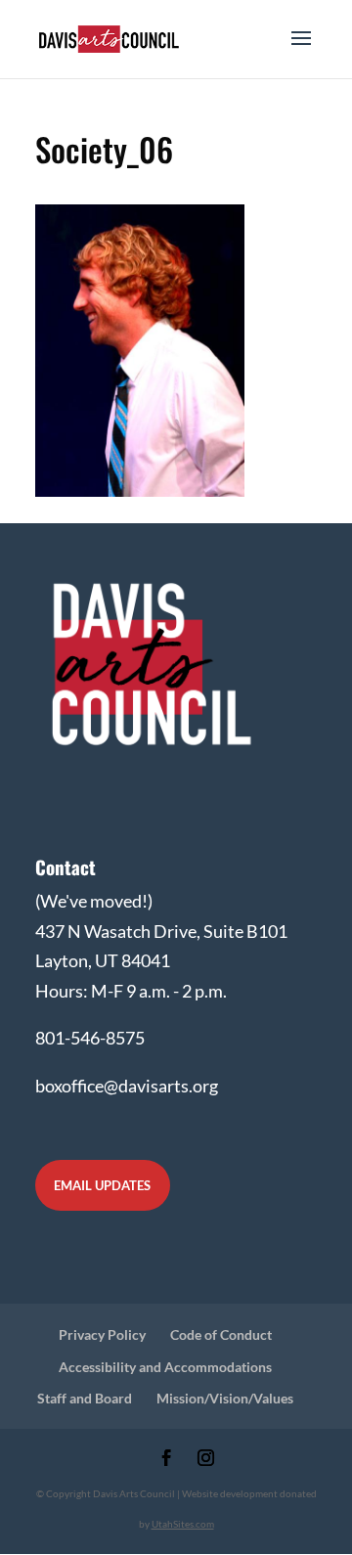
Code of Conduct (221, 1334)
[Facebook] (166, 1459)
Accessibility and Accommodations (165, 1366)
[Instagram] (206, 1459)
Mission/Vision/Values (224, 1398)
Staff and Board (84, 1398)
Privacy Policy (102, 1334)
